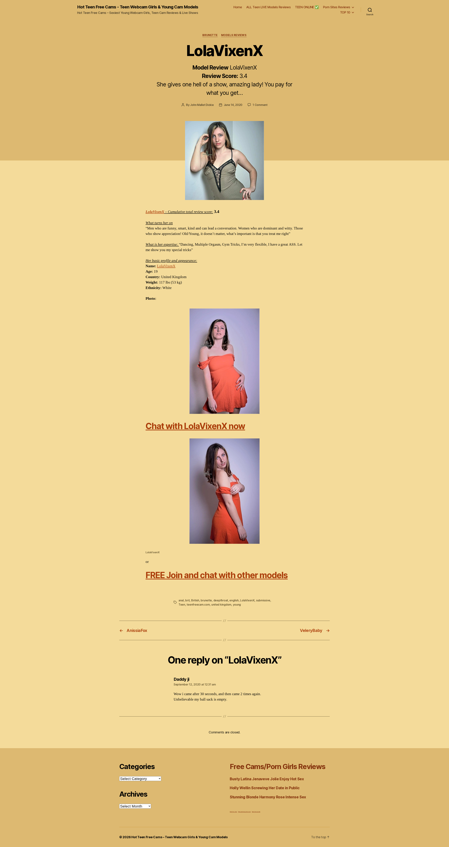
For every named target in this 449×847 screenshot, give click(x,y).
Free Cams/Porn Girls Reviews (277, 766)
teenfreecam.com (198, 604)
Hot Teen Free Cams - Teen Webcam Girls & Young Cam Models (137, 7)
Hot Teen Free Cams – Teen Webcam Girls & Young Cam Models (179, 837)
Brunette (209, 35)
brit (187, 600)
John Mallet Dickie (202, 105)
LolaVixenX (155, 211)
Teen (182, 604)
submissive (263, 600)
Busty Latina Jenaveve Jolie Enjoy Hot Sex (267, 779)
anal (181, 600)
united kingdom (221, 604)
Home (237, 7)
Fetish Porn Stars (233, 811)
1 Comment (260, 105)
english (234, 600)
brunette (206, 600)
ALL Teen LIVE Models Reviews (268, 7)
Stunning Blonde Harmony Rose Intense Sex (268, 797)
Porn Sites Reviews (336, 7)
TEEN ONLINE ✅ (307, 7)
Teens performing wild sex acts (244, 811)
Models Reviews (234, 35)
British (195, 600)
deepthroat (220, 600)
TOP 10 (345, 12)
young (237, 604)
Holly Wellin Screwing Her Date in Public (265, 788)
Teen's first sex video (256, 811)
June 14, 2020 (233, 105)
